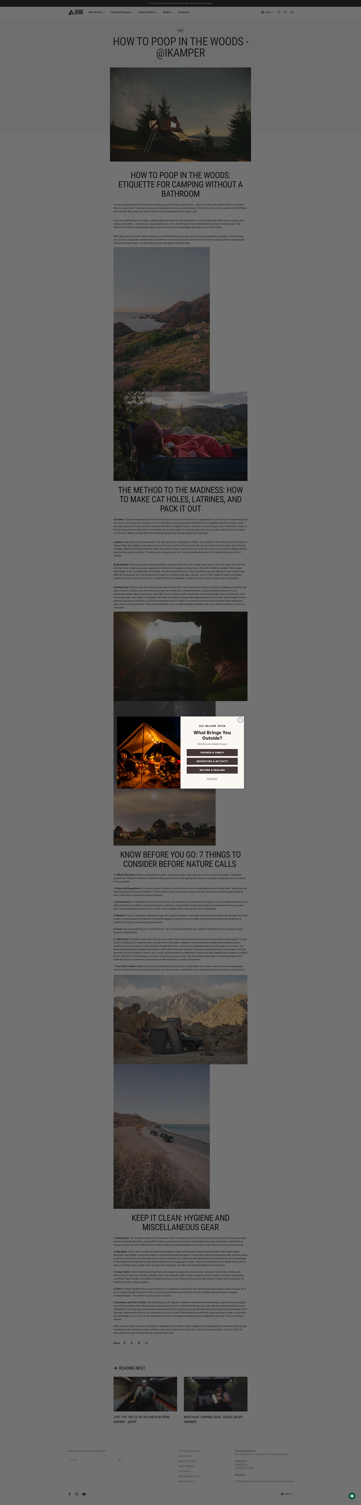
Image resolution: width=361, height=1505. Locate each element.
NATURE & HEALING (212, 770)
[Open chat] (352, 1496)
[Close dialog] (240, 720)
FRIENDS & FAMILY (212, 752)
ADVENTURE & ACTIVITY (212, 761)
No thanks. (212, 779)
